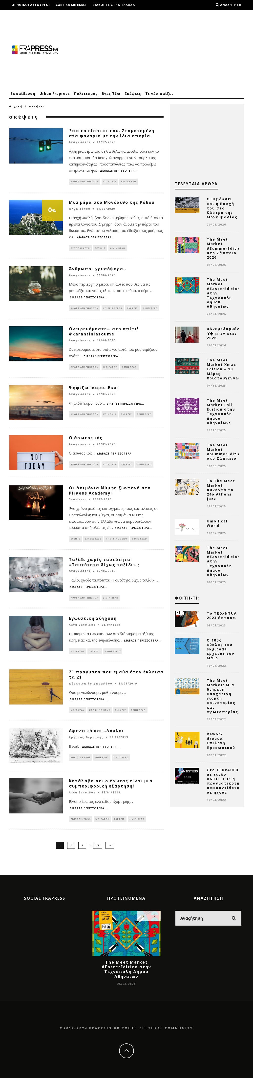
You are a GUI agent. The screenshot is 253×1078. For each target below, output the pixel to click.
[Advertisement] (154, 49)
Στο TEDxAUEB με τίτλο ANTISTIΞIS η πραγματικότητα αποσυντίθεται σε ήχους (226, 781)
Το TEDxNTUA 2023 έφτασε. (222, 615)
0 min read (128, 181)
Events (75, 538)
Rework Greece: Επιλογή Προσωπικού (221, 741)
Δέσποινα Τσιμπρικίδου (90, 683)
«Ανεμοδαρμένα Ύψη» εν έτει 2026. (224, 333)
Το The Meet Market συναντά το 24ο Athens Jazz (221, 489)
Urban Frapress (55, 93)
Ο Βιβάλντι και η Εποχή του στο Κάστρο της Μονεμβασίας (222, 208)
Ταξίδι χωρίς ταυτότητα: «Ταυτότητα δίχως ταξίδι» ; (104, 562)
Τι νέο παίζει (159, 93)
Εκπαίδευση (23, 93)
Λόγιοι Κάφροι (80, 757)
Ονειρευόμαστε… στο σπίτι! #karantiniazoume (104, 331)
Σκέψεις (133, 93)
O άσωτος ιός (86, 437)
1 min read (112, 651)
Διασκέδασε (93, 538)
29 (97, 845)
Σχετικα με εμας (71, 5)
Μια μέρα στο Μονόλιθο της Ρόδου (112, 202)
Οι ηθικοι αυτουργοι (31, 5)
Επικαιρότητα (112, 308)
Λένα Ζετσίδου (82, 624)
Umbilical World (217, 523)
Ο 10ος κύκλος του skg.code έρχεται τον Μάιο (220, 649)
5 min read (139, 538)
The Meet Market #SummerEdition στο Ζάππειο (225, 452)
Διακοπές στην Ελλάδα (113, 5)
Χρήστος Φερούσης (86, 737)
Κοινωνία (109, 181)
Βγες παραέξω (80, 248)
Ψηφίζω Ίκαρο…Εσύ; (93, 387)
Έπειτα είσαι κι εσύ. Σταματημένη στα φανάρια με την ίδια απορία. (111, 133)
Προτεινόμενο (116, 538)
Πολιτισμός (86, 93)
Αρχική (16, 106)
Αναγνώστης (80, 142)
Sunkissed (78, 499)
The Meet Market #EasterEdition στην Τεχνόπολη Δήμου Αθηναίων (126, 969)
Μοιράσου (110, 367)
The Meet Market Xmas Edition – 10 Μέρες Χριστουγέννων (224, 369)
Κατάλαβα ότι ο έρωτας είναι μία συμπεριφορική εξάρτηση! (111, 783)
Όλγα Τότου (79, 208)
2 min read (138, 710)
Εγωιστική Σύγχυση (93, 618)
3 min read (110, 597)
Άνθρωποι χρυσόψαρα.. (97, 268)
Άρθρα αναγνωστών (85, 181)
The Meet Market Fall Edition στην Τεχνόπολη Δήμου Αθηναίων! (221, 411)
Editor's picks (81, 819)
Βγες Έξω (111, 93)
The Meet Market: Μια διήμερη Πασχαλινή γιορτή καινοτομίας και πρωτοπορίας (222, 696)
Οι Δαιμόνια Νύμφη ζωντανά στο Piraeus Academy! (110, 490)
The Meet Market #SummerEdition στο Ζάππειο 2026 (225, 248)
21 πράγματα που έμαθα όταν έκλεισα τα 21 (116, 674)
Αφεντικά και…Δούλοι (96, 730)
